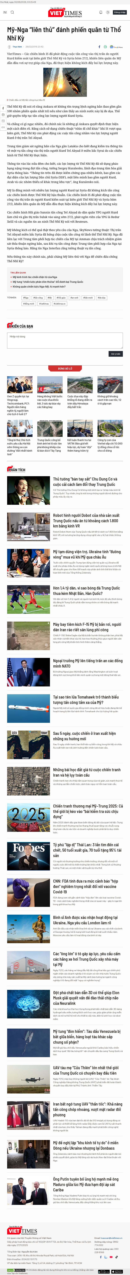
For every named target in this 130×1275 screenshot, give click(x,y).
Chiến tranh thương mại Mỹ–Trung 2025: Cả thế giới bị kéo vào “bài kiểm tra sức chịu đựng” (88, 811)
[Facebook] (99, 46)
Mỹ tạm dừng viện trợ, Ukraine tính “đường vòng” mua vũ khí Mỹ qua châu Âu (87, 554)
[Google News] (116, 46)
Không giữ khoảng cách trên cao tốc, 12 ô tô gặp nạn (109, 400)
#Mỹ (50, 298)
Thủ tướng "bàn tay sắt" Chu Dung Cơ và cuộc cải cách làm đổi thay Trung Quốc (85, 481)
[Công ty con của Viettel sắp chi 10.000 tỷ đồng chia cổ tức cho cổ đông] (110, 428)
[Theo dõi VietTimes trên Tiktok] (116, 1257)
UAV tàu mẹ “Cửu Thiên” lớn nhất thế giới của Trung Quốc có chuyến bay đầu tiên (86, 1070)
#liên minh (88, 298)
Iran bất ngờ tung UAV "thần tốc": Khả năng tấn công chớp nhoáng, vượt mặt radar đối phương (87, 1109)
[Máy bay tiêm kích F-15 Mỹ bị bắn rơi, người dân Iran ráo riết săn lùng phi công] (28, 636)
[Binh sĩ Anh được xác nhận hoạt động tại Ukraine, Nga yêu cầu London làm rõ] (28, 929)
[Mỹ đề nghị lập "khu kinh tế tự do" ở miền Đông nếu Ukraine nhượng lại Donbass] (28, 1154)
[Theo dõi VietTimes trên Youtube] (111, 1257)
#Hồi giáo (61, 298)
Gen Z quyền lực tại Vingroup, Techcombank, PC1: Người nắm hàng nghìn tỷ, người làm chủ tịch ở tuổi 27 (18, 405)
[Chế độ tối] (108, 12)
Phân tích (17, 470)
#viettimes (44, 304)
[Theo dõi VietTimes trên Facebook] (101, 1257)
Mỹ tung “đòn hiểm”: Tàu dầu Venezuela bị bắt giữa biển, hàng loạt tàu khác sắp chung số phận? (86, 1036)
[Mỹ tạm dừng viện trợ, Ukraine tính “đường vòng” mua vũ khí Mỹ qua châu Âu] (28, 563)
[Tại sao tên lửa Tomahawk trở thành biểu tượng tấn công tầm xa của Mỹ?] (28, 708)
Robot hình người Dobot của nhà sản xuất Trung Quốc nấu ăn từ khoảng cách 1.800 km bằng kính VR (86, 520)
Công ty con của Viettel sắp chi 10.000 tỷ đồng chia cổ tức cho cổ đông (110, 445)
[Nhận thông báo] (101, 12)
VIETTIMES (65, 12)
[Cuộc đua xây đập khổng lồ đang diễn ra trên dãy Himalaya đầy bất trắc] (80, 384)
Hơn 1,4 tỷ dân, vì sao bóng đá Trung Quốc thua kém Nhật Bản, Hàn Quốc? (86, 590)
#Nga (25, 298)
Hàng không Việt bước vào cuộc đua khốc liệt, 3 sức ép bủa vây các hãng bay (49, 402)
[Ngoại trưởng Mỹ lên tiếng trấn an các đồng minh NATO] (28, 672)
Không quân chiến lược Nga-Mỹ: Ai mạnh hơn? (39, 286)
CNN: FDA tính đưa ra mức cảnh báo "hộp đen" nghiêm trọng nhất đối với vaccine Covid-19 (85, 886)
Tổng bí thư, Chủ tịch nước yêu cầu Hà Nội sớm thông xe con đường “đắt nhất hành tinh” (19, 447)
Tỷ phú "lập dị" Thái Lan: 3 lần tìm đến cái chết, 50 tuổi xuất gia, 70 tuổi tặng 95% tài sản (87, 850)
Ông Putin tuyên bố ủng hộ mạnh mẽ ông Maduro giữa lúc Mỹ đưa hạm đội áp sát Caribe (86, 1184)
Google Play (117, 1272)
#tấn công (38, 298)
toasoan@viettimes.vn (111, 1238)
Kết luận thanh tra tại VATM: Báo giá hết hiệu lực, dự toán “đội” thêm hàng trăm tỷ (79, 445)
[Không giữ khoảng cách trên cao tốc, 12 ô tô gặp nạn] (110, 384)
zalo (106, 1257)
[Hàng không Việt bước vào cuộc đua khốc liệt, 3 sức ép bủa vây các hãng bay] (50, 384)
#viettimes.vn (59, 304)
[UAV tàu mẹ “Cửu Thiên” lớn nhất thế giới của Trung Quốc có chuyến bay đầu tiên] (28, 1079)
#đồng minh (28, 304)
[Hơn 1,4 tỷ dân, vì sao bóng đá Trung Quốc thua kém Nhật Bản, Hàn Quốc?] (28, 599)
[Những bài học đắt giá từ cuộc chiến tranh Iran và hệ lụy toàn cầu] (28, 781)
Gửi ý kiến (115, 354)
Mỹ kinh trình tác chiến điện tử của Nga (35, 277)
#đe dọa (101, 298)
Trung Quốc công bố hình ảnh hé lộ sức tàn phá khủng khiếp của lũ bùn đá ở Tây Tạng (49, 445)
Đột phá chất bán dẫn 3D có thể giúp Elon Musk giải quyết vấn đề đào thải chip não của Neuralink (86, 998)
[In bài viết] (105, 47)
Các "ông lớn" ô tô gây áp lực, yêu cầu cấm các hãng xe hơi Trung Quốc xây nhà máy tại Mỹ (86, 959)
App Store (104, 1272)
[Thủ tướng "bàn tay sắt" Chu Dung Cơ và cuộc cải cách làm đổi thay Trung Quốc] (28, 490)
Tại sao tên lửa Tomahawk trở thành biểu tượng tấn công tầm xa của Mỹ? (86, 699)
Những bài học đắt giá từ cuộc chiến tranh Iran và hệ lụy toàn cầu (87, 772)
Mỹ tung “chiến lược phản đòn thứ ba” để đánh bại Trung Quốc (48, 281)
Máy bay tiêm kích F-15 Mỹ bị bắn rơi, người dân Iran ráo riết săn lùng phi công (87, 627)
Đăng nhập (120, 12)
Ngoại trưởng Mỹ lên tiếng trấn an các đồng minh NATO (88, 663)
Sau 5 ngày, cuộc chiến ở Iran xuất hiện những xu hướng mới (84, 736)
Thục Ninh (17, 47)
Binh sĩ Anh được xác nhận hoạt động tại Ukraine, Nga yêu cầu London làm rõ (85, 920)
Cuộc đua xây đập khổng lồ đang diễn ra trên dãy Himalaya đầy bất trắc (79, 402)
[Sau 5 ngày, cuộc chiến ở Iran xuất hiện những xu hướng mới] (28, 745)
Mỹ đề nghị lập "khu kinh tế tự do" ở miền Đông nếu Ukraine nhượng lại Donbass (85, 1145)
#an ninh (74, 298)
